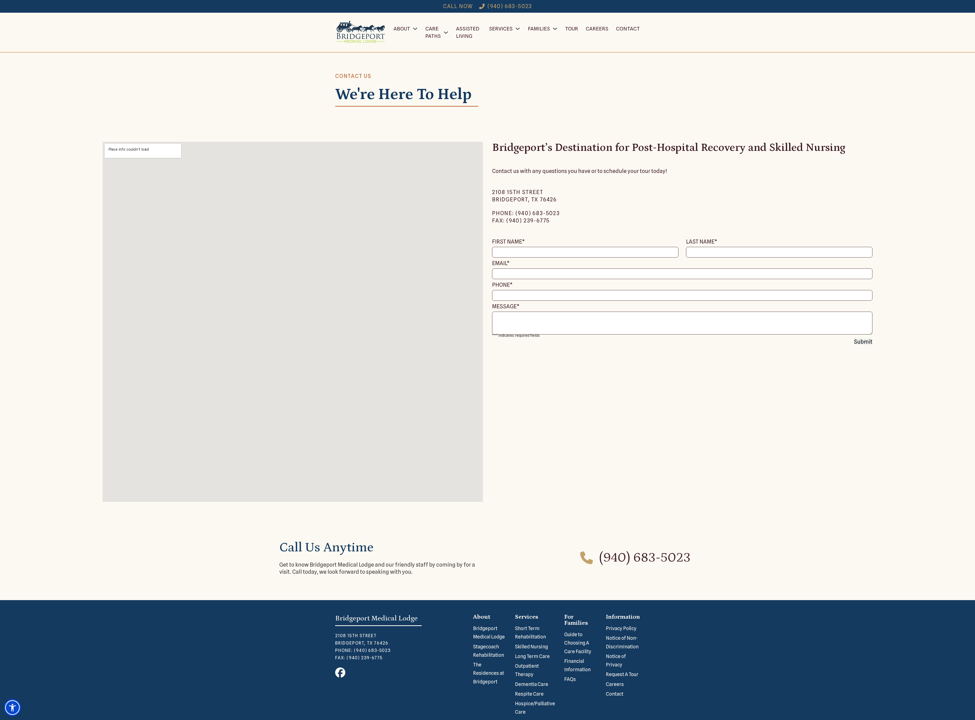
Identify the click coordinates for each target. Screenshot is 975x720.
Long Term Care (532, 656)
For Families (576, 620)
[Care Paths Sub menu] (445, 32)
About (402, 29)
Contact (628, 29)
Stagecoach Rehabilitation (488, 651)
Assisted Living (467, 32)
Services (501, 29)
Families (539, 29)
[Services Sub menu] (517, 28)
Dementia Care (531, 684)
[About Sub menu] (415, 28)
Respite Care (529, 694)
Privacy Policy (621, 628)
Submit (863, 342)
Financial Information (577, 665)
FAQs (570, 679)
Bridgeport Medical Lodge (489, 632)
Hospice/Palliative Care (535, 708)
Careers (597, 29)
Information (623, 617)
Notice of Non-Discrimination (622, 642)
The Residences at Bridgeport (488, 673)
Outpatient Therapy (527, 670)
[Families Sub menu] (555, 28)
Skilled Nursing (531, 646)
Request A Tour (622, 674)
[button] (12, 707)
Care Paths (433, 32)
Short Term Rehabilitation (530, 632)
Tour (571, 29)
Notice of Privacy (616, 660)
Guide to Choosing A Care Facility (577, 643)
